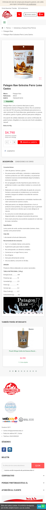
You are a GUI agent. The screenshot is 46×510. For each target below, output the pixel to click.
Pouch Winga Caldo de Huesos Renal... (22, 351)
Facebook (4, 449)
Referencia (6, 96)
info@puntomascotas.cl (15, 430)
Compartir (10, 151)
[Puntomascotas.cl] (7, 14)
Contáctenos (24, 8)
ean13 (5, 98)
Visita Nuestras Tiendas (9, 8)
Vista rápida (23, 362)
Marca (5, 93)
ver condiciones (31, 4)
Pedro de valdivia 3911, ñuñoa (12, 433)
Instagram (10, 449)
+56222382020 (14, 436)
